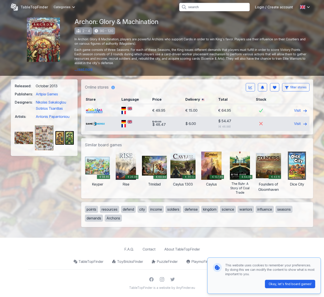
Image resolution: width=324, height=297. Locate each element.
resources (109, 209)
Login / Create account (274, 7)
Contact (149, 249)
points (91, 209)
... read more (83, 69)
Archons (113, 218)
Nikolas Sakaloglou (51, 102)
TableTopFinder (90, 261)
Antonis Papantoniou (52, 116)
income (156, 209)
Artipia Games (47, 94)
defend (128, 209)
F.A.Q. (129, 249)
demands (94, 218)
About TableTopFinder (182, 249)
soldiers (173, 209)
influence (264, 209)
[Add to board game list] (274, 87)
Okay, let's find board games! (290, 284)
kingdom (209, 209)
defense (191, 209)
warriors (245, 209)
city (142, 209)
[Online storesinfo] (113, 87)
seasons (284, 209)
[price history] (250, 87)
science (228, 209)
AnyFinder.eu (185, 288)
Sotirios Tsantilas (49, 108)
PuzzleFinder (167, 261)
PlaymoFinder (202, 261)
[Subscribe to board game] (262, 87)
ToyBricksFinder (130, 261)
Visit (298, 110)
